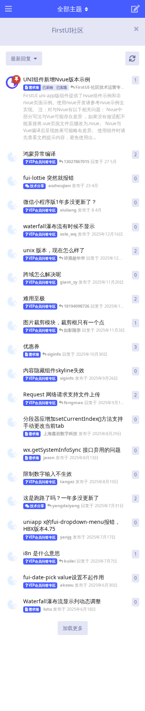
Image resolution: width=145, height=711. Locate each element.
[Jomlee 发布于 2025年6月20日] (12, 325)
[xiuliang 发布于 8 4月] (12, 205)
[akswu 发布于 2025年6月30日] (12, 580)
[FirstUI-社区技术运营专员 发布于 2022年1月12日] (12, 82)
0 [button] (135, 178)
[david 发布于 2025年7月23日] (12, 501)
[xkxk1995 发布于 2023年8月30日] (12, 397)
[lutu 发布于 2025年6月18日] (12, 604)
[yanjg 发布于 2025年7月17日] (12, 525)
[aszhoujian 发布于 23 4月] (12, 181)
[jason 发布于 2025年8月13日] (12, 453)
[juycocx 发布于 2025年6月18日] (12, 301)
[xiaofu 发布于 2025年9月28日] (12, 253)
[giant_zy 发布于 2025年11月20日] (12, 277)
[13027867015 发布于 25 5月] (12, 157)
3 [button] (135, 347)
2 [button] (135, 154)
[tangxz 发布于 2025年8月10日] (12, 477)
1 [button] (135, 80)
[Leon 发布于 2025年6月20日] (12, 556)
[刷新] (132, 58)
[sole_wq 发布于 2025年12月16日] (12, 229)
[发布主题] (135, 9)
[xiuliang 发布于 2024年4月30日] (12, 349)
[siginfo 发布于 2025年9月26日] (12, 373)
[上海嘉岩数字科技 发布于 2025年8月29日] (12, 422)
